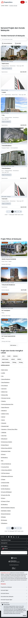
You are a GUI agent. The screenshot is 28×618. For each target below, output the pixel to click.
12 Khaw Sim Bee (5, 482)
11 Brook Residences (6, 463)
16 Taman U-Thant (5, 501)
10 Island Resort (5, 445)
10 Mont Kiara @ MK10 (6, 448)
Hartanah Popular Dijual (6, 599)
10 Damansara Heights (6, 442)
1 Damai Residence (5, 379)
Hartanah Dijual (4, 590)
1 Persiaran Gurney (5, 398)
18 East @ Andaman (5, 514)
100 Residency (4, 457)
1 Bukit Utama (4, 370)
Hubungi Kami (4, 543)
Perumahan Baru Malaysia (7, 596)
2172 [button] (15, 211)
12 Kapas (3, 479)
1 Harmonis (4, 388)
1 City (2, 376)
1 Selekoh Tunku (5, 413)
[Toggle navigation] (26, 2)
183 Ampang (4, 520)
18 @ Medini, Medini (6, 510)
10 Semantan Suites (5, 451)
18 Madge (3, 517)
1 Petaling (3, 401)
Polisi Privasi (20, 609)
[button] (18, 211)
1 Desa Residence (5, 382)
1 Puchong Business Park (7, 404)
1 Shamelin (3, 423)
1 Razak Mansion (5, 407)
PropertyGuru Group (6, 540)
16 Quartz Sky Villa (5, 495)
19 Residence (4, 523)
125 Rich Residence (5, 489)
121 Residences (4, 485)
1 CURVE (3, 373)
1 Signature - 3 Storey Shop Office (9, 429)
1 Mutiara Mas (4, 395)
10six (2, 460)
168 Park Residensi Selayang (8, 507)
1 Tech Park (3, 435)
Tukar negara (4, 546)
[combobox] (15, 39)
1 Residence (4, 410)
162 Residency (4, 504)
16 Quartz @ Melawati (6, 492)
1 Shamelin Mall (5, 426)
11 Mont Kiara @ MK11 (6, 470)
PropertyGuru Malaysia (6, 587)
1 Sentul (3, 420)
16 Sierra (3, 498)
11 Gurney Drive (5, 467)
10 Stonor (3, 454)
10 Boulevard (4, 438)
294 (15, 528)
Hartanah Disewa (5, 593)
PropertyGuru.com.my (5, 572)
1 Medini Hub (4, 392)
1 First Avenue (4, 385)
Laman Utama (4, 5)
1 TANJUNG (3, 432)
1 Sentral (3, 417)
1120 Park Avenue (5, 473)
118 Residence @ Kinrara (7, 476)
